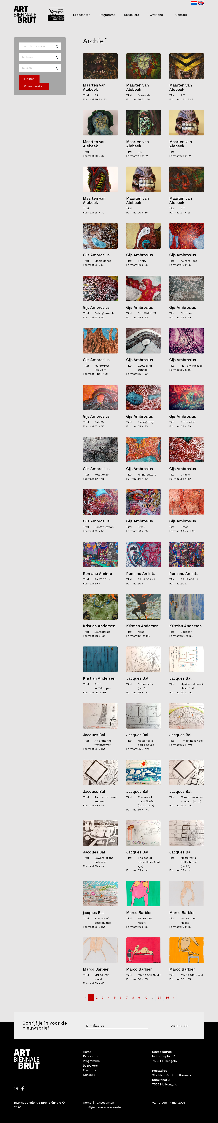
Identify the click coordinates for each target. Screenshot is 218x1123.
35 (167, 997)
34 (159, 997)
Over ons (156, 14)
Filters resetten (34, 86)
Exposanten (81, 14)
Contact (181, 14)
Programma (107, 14)
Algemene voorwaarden (105, 1107)
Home (52, 14)
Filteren (29, 78)
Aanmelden (180, 1026)
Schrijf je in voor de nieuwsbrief (44, 1026)
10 (145, 997)
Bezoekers (131, 14)
